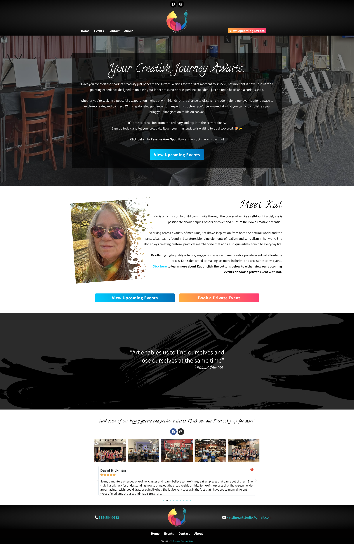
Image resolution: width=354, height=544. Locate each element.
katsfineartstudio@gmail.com (249, 517)
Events (99, 31)
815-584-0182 (109, 517)
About (128, 31)
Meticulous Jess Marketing (182, 541)
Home (85, 31)
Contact (114, 31)
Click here (159, 266)
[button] (98, 481)
